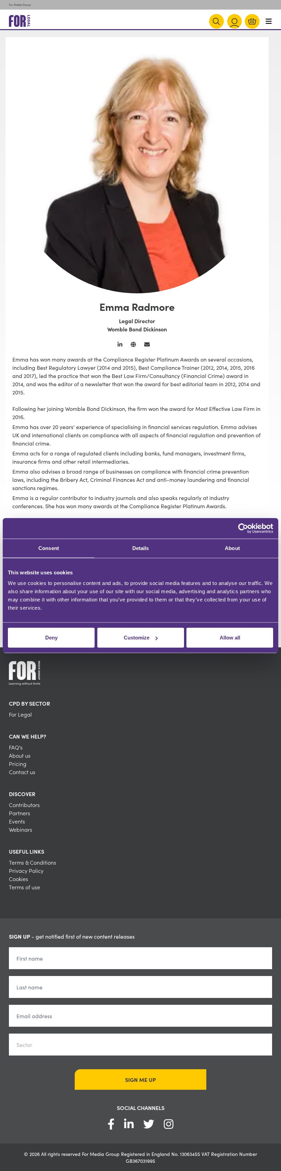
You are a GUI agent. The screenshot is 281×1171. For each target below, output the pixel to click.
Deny (51, 638)
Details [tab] (140, 548)
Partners (19, 813)
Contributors (24, 804)
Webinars (20, 829)
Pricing (17, 763)
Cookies (18, 878)
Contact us (22, 772)
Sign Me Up (140, 1079)
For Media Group (20, 5)
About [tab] (232, 548)
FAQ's (16, 747)
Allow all (230, 638)
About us (19, 755)
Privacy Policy (26, 870)
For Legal (20, 714)
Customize (136, 638)
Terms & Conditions (32, 862)
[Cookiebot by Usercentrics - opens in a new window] (243, 528)
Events (17, 821)
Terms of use (24, 887)
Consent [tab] (48, 548)
